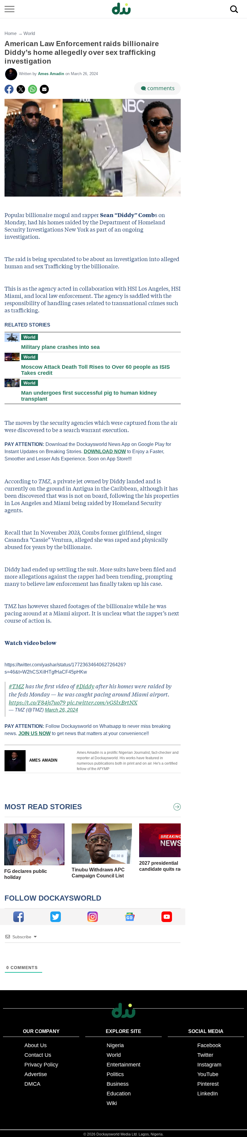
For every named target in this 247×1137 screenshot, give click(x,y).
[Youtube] (166, 916)
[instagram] (92, 916)
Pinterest (208, 1084)
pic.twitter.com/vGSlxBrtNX (102, 702)
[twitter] (55, 916)
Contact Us (37, 1055)
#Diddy (85, 686)
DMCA (32, 1084)
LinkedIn (207, 1094)
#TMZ (16, 686)
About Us (35, 1045)
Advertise (35, 1074)
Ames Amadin (51, 73)
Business (118, 1084)
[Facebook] (9, 89)
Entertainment (123, 1065)
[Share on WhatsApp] (32, 89)
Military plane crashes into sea (60, 347)
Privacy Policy (41, 1065)
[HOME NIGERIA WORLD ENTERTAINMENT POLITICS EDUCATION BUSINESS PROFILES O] (123, 9)
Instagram (209, 1065)
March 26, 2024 (61, 709)
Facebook (209, 1045)
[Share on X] (20, 89)
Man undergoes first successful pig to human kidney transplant (89, 396)
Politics (115, 1074)
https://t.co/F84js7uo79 (37, 702)
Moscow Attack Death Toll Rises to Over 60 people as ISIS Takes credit (95, 370)
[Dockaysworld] (123, 9)
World (29, 33)
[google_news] (129, 916)
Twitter (205, 1055)
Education (119, 1094)
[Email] (44, 89)
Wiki (112, 1103)
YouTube (207, 1074)
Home (11, 33)
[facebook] (18, 916)
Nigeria (115, 1045)
